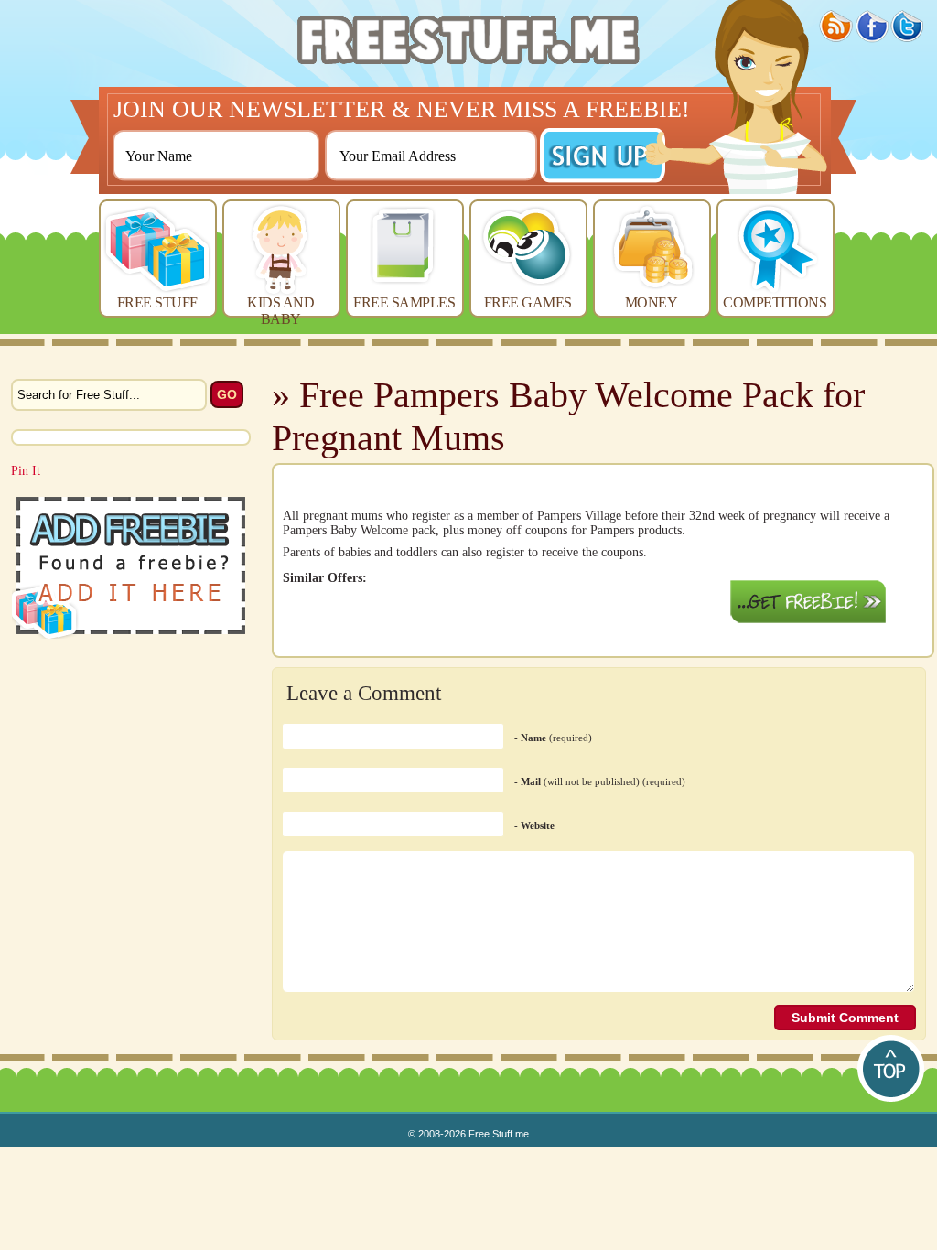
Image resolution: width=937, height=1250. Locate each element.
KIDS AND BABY (280, 311)
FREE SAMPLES (404, 302)
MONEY (651, 302)
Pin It (25, 471)
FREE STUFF (157, 302)
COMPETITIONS (774, 302)
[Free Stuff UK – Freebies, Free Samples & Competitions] (469, 39)
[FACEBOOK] (870, 27)
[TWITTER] (905, 27)
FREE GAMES (528, 302)
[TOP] (891, 1070)
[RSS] (834, 27)
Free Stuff (490, 1133)
